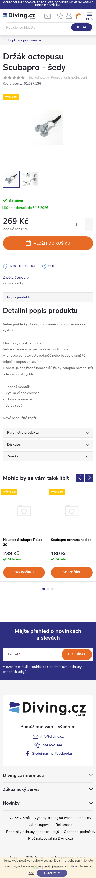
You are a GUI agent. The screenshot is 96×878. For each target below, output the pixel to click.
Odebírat (77, 654)
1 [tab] (43, 589)
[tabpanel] (24, 534)
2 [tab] (48, 589)
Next (89, 478)
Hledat (81, 27)
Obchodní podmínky (79, 831)
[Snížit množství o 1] (89, 228)
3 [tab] (52, 589)
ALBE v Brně (20, 818)
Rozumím (52, 873)
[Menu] (89, 15)
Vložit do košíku (52, 243)
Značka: (16, 277)
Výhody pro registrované (53, 818)
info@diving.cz (52, 736)
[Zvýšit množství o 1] (89, 221)
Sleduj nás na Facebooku (52, 753)
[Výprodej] (24, 511)
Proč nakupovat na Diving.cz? (50, 838)
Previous (80, 478)
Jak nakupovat (40, 824)
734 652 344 (52, 745)
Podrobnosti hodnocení (69, 78)
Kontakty (84, 818)
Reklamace (64, 824)
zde (31, 873)
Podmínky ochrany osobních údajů (32, 831)
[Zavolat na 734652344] (60, 16)
